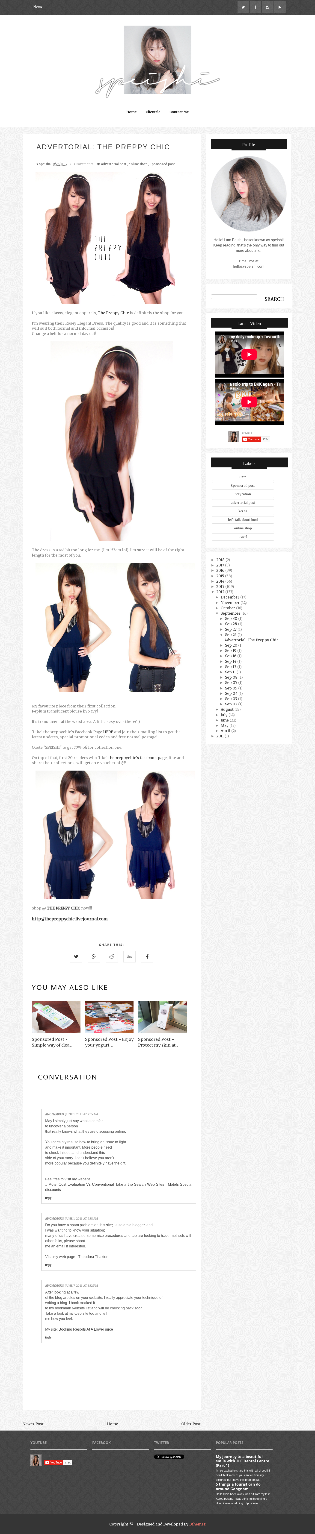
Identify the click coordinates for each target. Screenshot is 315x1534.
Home (37, 6)
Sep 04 (231, 693)
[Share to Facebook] (147, 956)
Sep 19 (231, 650)
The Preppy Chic (113, 313)
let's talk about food (243, 520)
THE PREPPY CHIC (63, 908)
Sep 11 (231, 672)
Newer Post (33, 1424)
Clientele (153, 112)
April (226, 730)
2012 (220, 592)
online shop (137, 164)
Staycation (243, 494)
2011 (220, 736)
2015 (220, 576)
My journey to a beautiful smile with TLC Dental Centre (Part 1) (242, 1461)
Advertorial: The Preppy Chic (251, 640)
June (225, 720)
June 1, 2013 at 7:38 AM (81, 1218)
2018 (221, 559)
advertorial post (113, 164)
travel (242, 537)
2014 (220, 581)
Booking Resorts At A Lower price (86, 1329)
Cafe (243, 477)
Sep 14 (231, 661)
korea (242, 511)
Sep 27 (231, 629)
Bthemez (197, 1524)
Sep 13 (231, 666)
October (228, 608)
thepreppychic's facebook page (137, 757)
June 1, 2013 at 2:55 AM (81, 1114)
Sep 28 (231, 624)
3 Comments (83, 164)
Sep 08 (231, 677)
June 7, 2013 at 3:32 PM (81, 1285)
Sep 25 (231, 634)
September (231, 613)
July (225, 715)
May (225, 725)
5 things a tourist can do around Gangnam (238, 1486)
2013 (220, 586)
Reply (48, 1198)
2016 (220, 570)
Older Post (191, 1424)
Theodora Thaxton (93, 1257)
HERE (108, 732)
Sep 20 (231, 645)
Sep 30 (231, 618)
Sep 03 (231, 698)
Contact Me (179, 112)
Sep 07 (231, 682)
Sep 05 (231, 688)
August (228, 709)
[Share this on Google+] (94, 956)
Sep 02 (231, 704)
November (231, 602)
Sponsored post (162, 164)
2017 (220, 565)
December (230, 597)
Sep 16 (231, 656)
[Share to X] (76, 956)
